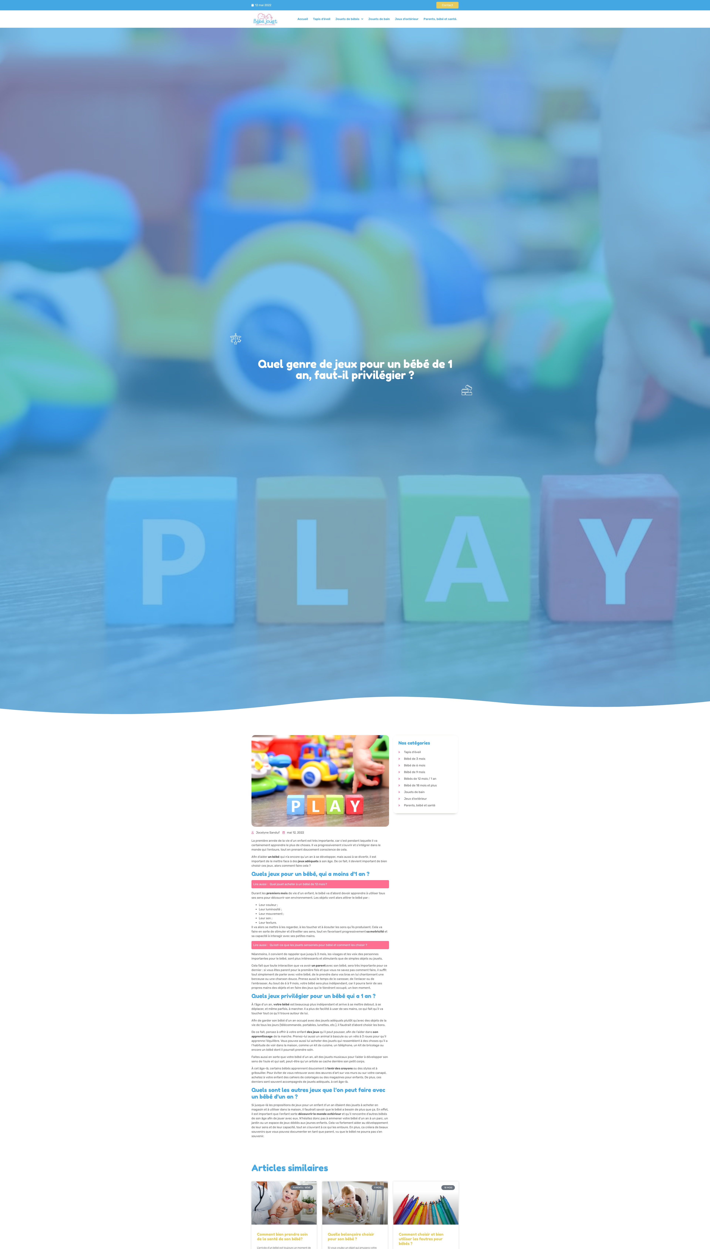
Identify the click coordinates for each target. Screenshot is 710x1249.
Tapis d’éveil (321, 19)
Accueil (302, 19)
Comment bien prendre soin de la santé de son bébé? (282, 1236)
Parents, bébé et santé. (440, 19)
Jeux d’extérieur (406, 19)
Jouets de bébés (347, 19)
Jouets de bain (379, 19)
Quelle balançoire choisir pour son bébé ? (351, 1236)
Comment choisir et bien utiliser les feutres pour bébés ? (421, 1239)
